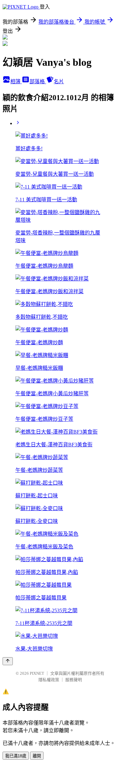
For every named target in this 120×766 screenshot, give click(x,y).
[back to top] (8, 661)
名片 (59, 81)
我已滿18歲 (15, 756)
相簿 (16, 81)
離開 (37, 756)
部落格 (37, 81)
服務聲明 (73, 679)
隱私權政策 (48, 679)
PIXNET (37, 673)
